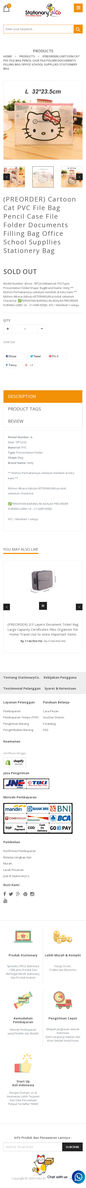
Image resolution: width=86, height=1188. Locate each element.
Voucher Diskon (53, 717)
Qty (6, 320)
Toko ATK (41, 1178)
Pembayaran (12, 711)
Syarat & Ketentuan (60, 688)
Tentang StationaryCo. (21, 677)
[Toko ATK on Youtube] (5, 900)
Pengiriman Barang (16, 724)
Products (43, 50)
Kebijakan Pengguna (60, 677)
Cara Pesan (51, 711)
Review (15, 421)
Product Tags (24, 409)
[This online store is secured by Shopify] (14, 762)
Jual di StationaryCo (16, 876)
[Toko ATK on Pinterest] (25, 894)
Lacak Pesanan (13, 870)
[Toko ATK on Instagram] (32, 894)
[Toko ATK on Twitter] (11, 894)
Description (22, 396)
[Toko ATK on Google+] (18, 894)
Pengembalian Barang (18, 730)
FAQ (45, 730)
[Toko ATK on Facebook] (4, 894)
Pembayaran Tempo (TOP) (20, 717)
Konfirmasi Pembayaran (19, 851)
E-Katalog (49, 724)
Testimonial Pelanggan (22, 688)
